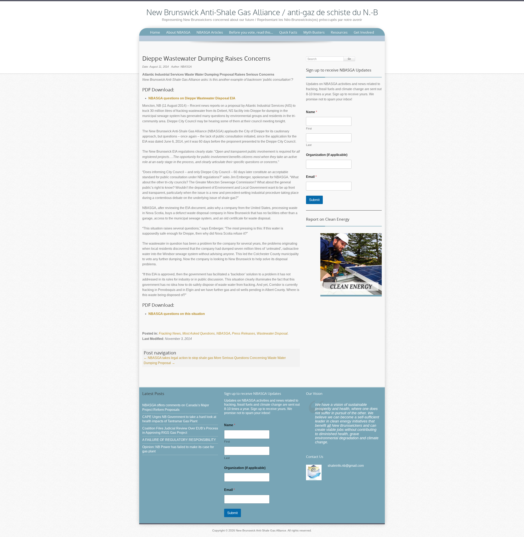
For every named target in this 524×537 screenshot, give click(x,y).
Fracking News (170, 333)
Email (311, 176)
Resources (339, 32)
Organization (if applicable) (326, 155)
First (309, 128)
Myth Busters (314, 32)
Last (309, 144)
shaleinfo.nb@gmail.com (346, 465)
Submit (314, 200)
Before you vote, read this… (251, 32)
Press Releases (243, 333)
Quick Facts (288, 32)
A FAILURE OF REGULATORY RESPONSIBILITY (179, 440)
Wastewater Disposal (272, 333)
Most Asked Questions (198, 333)
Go (349, 58)
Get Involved (364, 32)
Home (155, 32)
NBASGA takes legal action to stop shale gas (178, 358)
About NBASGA (178, 32)
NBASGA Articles (209, 32)
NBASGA (223, 333)
